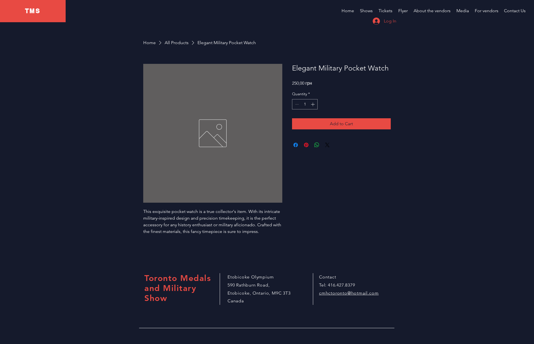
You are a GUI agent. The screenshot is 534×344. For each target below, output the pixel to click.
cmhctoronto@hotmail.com (349, 293)
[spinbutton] (305, 104)
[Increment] (313, 104)
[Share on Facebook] (295, 145)
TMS (33, 10)
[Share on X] (327, 145)
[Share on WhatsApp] (316, 145)
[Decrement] (296, 104)
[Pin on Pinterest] (306, 145)
